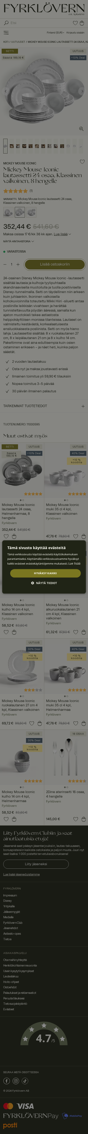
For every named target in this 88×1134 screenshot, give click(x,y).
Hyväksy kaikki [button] (45, 573)
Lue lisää (74, 564)
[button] (44, 583)
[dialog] (44, 567)
